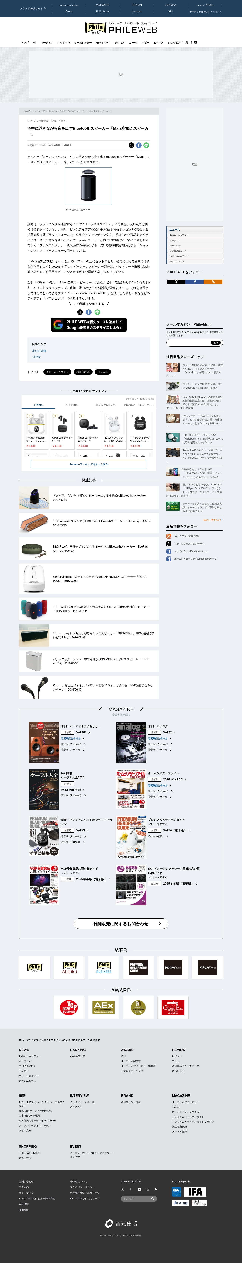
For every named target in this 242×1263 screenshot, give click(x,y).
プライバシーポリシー (82, 1187)
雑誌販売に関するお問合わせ (121, 923)
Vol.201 (81, 732)
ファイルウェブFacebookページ (191, 551)
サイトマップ (26, 1192)
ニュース (36, 110)
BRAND (127, 1095)
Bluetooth (103, 372)
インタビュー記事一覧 (82, 1102)
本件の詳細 (39, 351)
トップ (25, 42)
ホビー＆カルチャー (179, 255)
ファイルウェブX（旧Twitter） (190, 543)
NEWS (24, 1049)
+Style (36, 356)
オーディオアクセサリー (185, 1102)
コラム (175, 1061)
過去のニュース (177, 261)
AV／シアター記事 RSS (186, 536)
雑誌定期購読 (179, 1126)
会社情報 (24, 1204)
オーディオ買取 (205, 11)
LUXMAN (171, 5)
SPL (171, 11)
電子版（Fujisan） (71, 749)
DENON (137, 5)
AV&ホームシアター (179, 235)
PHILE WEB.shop (71, 789)
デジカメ (120, 42)
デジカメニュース (178, 250)
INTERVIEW (79, 1095)
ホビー (145, 42)
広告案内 (24, 1187)
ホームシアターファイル (185, 1112)
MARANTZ (103, 5)
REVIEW (178, 1049)
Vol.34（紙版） (156, 836)
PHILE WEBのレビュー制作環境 (37, 1198)
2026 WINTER (173, 779)
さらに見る (178, 1071)
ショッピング (175, 42)
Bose (69, 11)
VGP (123, 1056)
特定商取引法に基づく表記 (84, 1192)
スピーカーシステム (57, 372)
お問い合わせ (26, 1181)
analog (175, 1107)
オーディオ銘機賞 (131, 1061)
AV (34, 42)
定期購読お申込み (71, 738)
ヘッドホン (64, 42)
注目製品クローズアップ (185, 356)
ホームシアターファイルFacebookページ (195, 558)
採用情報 (24, 1209)
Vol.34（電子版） (175, 830)
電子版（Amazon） (71, 744)
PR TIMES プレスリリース (85, 1198)
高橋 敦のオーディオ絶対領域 (35, 1110)
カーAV (133, 42)
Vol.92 (167, 732)
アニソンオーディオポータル (35, 1125)
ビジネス (159, 42)
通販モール (25, 1157)
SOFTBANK (83, 372)
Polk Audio (103, 11)
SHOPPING (28, 1146)
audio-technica (69, 5)
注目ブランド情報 (131, 1102)
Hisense (136, 11)
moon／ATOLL (205, 5)
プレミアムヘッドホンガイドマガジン (193, 1121)
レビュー (177, 1056)
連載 (22, 1095)
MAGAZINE (121, 708)
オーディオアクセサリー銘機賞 (138, 1066)
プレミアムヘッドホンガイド (188, 1116)
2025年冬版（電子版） (91, 879)
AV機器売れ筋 (77, 1056)
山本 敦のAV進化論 (29, 1115)
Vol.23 (80, 830)
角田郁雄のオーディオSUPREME (37, 1120)
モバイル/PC (103, 42)
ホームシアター (83, 42)
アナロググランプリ (132, 1071)
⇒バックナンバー (213, 520)
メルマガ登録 (179, 1131)
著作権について (78, 1181)
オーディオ (47, 42)
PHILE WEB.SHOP (29, 1152)
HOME (27, 110)
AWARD (127, 1049)
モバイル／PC (27, 1066)
